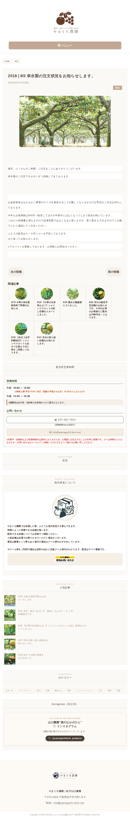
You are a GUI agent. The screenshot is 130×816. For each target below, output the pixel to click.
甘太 (101, 690)
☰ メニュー (65, 45)
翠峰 (110, 690)
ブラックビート (25, 690)
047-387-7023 (65, 420)
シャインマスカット (85, 690)
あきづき (9, 690)
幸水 (117, 87)
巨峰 (48, 690)
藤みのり (58, 690)
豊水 (69, 690)
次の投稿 (16, 271)
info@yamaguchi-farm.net (65, 432)
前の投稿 (113, 271)
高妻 (119, 690)
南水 (39, 690)
